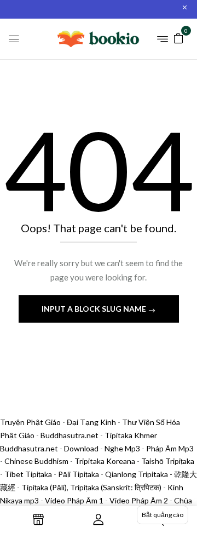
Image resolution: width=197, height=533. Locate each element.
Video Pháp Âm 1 (74, 500)
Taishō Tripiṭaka (167, 461)
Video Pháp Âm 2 (138, 500)
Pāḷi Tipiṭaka (78, 474)
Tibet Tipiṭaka (28, 474)
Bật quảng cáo (162, 515)
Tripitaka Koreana (104, 461)
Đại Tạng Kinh (91, 422)
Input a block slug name (95, 308)
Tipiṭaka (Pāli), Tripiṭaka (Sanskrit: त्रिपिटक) (91, 487)
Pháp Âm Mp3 (170, 448)
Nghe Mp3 (122, 448)
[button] (178, 37)
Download (81, 448)
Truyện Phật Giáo (30, 422)
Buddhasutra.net (69, 435)
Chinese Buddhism (36, 461)
